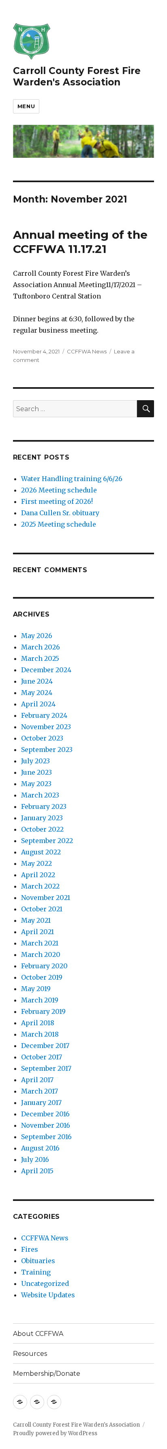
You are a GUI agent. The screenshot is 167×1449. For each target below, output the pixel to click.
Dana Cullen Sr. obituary (60, 513)
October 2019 (41, 977)
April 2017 (37, 1080)
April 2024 (38, 704)
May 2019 (36, 989)
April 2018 (37, 1023)
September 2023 (47, 749)
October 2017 (41, 1057)
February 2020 (44, 966)
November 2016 (45, 1125)
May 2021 (36, 920)
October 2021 (41, 909)
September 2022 (47, 841)
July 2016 (35, 1159)
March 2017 (39, 1091)
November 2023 (46, 727)
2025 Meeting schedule (58, 524)
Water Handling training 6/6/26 (71, 479)
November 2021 (45, 897)
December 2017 (45, 1046)
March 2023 (40, 795)
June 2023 (36, 772)
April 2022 (38, 875)
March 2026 (40, 647)
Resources (30, 1353)
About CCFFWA (38, 1334)
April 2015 (37, 1171)
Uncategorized (45, 1283)
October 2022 (42, 829)
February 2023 (43, 806)
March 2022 (40, 886)
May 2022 (36, 863)
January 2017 (41, 1102)
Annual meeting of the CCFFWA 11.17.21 (80, 242)
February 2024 (44, 715)
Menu (26, 106)
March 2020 (40, 954)
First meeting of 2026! (57, 501)
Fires (29, 1249)
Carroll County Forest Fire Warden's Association (77, 76)
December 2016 (45, 1114)
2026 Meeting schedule (59, 490)
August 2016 (40, 1148)
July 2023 (35, 761)
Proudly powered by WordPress (55, 1433)
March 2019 (39, 1000)
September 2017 (46, 1068)
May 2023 (36, 784)
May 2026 (36, 636)
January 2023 (42, 818)
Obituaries (38, 1261)
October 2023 (42, 738)
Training (36, 1272)
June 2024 (37, 681)
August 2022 (41, 852)
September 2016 (46, 1137)
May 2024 (36, 693)
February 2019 (43, 1011)
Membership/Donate (46, 1373)
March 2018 (40, 1034)
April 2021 (37, 932)
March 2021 (39, 943)
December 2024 (46, 670)
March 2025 (40, 658)
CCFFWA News (87, 351)
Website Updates (48, 1295)
